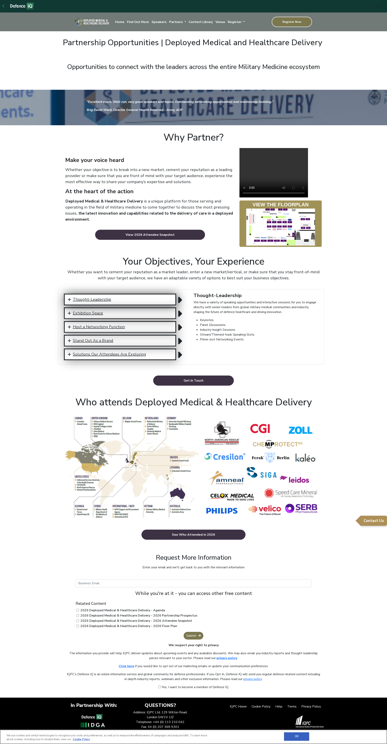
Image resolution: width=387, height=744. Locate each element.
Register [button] (235, 22)
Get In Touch (193, 380)
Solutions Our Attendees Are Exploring (109, 354)
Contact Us (374, 520)
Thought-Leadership (92, 299)
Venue (220, 22)
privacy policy (252, 679)
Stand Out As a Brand (93, 340)
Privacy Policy (311, 706)
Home (119, 22)
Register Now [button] (291, 22)
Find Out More (138, 22)
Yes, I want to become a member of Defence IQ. (195, 687)
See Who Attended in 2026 (193, 534)
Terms (291, 706)
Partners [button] (176, 22)
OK (297, 736)
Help (278, 706)
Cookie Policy (261, 706)
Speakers (159, 22)
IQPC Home (238, 706)
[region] (193, 737)
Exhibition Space (88, 313)
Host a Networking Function (99, 327)
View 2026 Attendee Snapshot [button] (150, 235)
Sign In (378, 6)
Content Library (201, 22)
